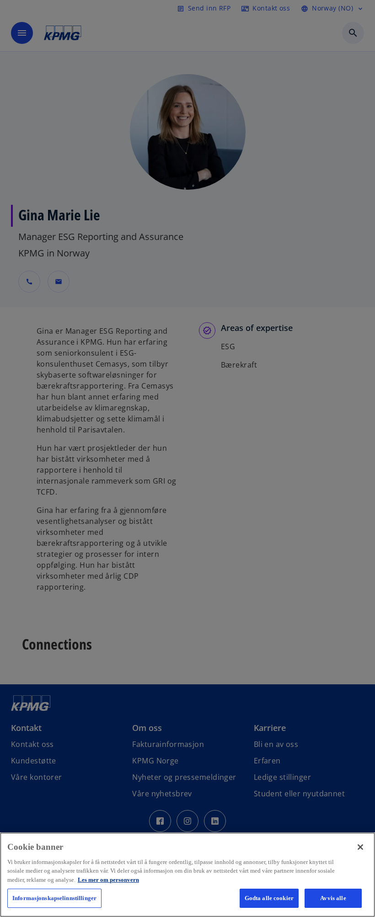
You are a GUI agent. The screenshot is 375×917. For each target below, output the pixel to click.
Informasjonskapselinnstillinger (54, 898)
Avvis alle (333, 898)
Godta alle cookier (269, 898)
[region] (187, 874)
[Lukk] (360, 847)
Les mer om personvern (108, 879)
